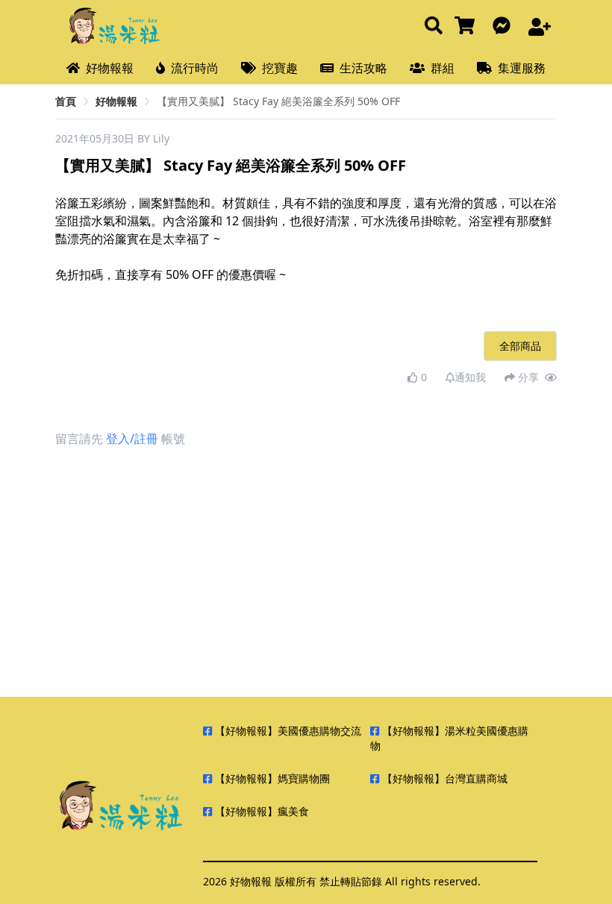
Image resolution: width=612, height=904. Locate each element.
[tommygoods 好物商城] (468, 26)
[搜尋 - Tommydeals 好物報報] (434, 26)
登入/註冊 (132, 438)
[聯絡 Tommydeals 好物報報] (504, 26)
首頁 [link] (65, 101)
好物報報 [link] (116, 101)
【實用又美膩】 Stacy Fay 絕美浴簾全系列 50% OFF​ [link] (278, 101)
